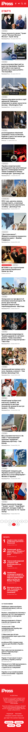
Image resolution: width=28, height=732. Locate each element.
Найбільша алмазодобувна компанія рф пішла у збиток (12, 607)
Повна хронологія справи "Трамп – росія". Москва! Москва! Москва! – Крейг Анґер (14, 34)
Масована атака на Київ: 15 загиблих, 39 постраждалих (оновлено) (14, 589)
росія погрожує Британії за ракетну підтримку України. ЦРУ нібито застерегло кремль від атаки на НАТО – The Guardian (13, 68)
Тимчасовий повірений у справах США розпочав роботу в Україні (15, 563)
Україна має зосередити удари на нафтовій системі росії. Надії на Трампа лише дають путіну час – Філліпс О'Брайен (15, 577)
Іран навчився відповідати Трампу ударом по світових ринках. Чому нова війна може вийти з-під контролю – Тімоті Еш (14, 337)
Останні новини (7, 604)
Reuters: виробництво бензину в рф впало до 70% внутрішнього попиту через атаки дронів (14, 614)
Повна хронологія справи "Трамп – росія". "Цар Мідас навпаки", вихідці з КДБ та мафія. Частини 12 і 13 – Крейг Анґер (13, 508)
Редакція (10, 713)
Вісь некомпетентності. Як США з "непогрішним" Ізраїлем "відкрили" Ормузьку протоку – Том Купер (12, 439)
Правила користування (14, 716)
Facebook (9, 722)
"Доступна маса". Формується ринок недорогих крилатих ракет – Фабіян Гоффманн (14, 237)
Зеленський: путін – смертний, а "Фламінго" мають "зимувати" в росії (16, 552)
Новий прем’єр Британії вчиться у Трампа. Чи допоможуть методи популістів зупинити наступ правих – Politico (13, 404)
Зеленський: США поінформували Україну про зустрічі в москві (12, 628)
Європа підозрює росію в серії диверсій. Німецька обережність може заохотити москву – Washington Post (14, 102)
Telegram (19, 722)
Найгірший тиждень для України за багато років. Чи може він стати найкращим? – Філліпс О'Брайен (14, 473)
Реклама (18, 713)
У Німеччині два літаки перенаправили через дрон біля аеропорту (13, 636)
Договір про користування (14, 718)
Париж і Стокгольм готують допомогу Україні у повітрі (12, 658)
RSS (18, 725)
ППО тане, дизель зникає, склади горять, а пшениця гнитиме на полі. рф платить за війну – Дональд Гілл (13, 204)
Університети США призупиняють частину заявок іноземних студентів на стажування (14, 665)
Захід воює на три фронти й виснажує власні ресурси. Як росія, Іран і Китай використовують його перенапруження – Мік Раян (13, 302)
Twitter (11, 725)
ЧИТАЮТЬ (6, 537)
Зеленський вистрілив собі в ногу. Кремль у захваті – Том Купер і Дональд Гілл (13, 371)
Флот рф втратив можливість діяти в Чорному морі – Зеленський (12, 651)
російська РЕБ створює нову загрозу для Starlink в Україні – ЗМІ (13, 643)
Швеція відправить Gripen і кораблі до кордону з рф (12, 621)
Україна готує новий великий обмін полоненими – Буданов (12, 672)
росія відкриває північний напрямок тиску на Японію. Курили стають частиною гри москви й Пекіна (13, 135)
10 (17, 524)
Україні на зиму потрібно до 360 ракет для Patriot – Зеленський (15, 541)
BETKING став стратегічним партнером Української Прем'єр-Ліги (13, 269)
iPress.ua (20, 702)
